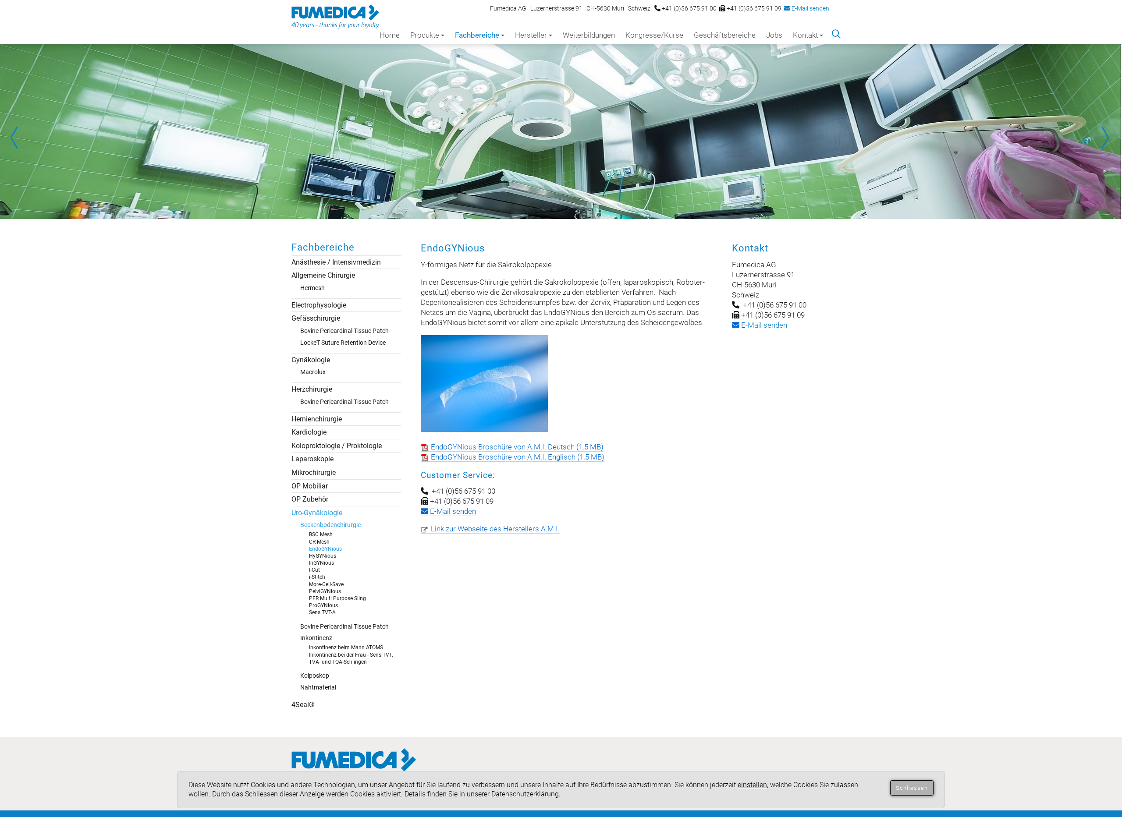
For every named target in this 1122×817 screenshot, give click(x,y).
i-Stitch (317, 577)
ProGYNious (323, 605)
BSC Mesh (321, 534)
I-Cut (314, 570)
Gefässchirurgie (315, 318)
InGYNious (321, 563)
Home (390, 35)
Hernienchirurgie (316, 419)
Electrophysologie (318, 305)
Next (1104, 137)
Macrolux (313, 371)
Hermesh (312, 287)
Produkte (424, 35)
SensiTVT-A (322, 612)
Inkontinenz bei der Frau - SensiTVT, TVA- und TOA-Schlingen (351, 658)
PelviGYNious (325, 591)
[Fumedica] (353, 769)
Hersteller (531, 35)
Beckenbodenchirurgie (330, 524)
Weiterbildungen (589, 35)
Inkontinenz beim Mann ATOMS (346, 647)
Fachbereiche (477, 35)
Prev (17, 137)
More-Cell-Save (326, 584)
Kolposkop (314, 675)
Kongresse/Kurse (654, 35)
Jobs (774, 35)
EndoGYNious (325, 549)
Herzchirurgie (311, 389)
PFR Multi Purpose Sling (337, 598)
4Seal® (303, 704)
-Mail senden (763, 325)
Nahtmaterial (318, 687)
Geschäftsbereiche (725, 35)
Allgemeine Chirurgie (323, 275)
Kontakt (805, 35)
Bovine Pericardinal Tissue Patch (344, 330)
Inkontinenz (316, 637)
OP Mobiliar (309, 486)
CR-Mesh (319, 542)
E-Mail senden (809, 8)
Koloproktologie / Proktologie (336, 446)
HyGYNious (322, 556)
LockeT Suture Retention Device (343, 342)
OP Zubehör (309, 499)
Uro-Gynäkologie (316, 513)
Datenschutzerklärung (525, 794)
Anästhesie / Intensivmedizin (336, 262)
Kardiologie (309, 432)
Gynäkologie (310, 360)
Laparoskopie (312, 459)
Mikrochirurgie (313, 472)
